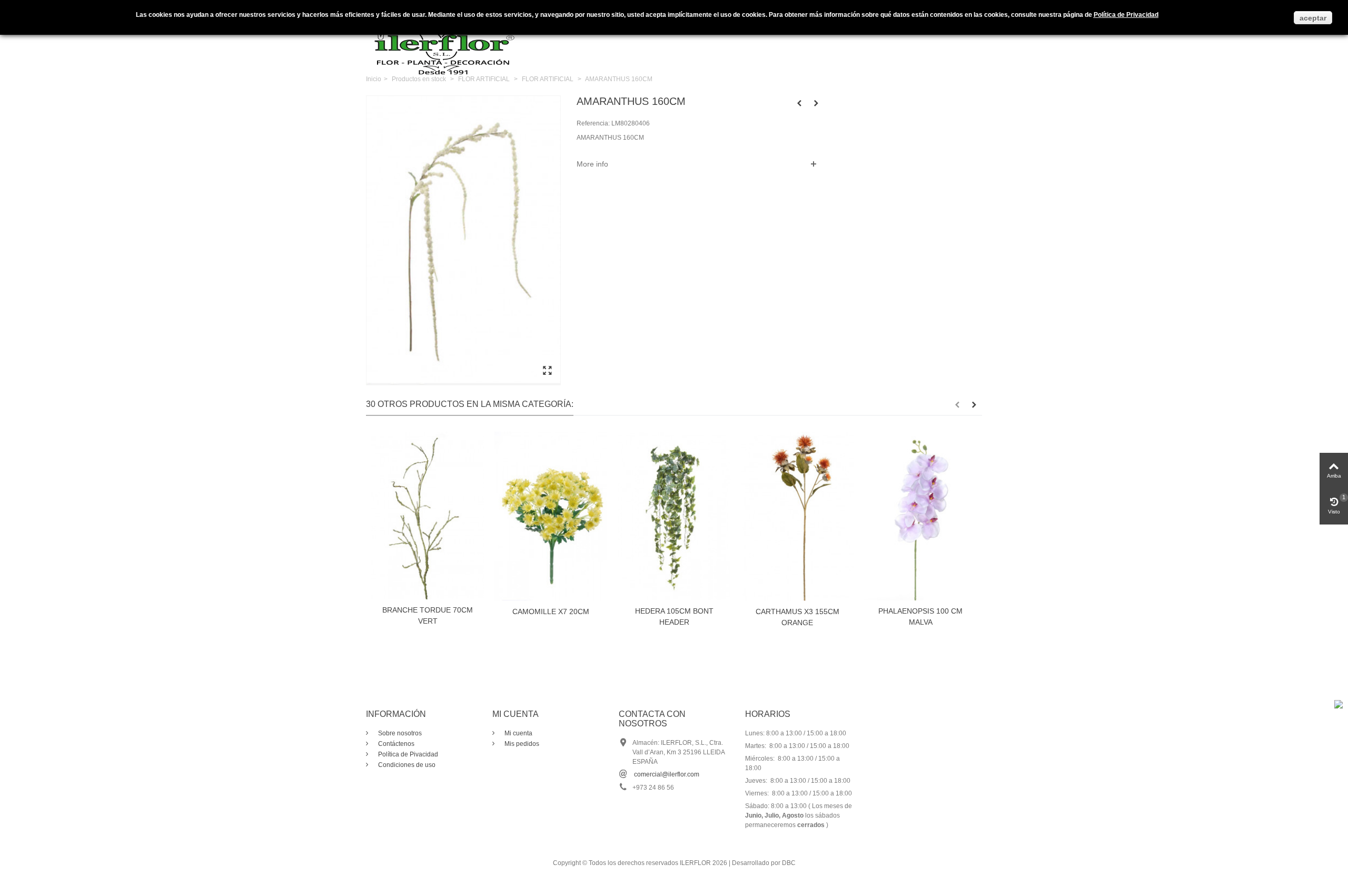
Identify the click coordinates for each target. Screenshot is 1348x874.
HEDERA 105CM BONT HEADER (674, 616)
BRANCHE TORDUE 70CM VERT (427, 615)
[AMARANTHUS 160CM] (547, 371)
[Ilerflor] (445, 44)
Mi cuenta (517, 733)
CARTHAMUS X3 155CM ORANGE (797, 617)
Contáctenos (395, 743)
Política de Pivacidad (407, 754)
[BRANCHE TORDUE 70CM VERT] (427, 515)
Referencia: (593, 123)
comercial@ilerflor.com (666, 774)
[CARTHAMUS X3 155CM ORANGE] (797, 516)
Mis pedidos (521, 743)
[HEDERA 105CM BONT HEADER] (674, 516)
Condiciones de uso (405, 765)
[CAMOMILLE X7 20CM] (550, 516)
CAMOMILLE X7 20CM (550, 611)
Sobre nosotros (399, 733)
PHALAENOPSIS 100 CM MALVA (920, 616)
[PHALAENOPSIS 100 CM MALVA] (920, 516)
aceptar (1313, 18)
